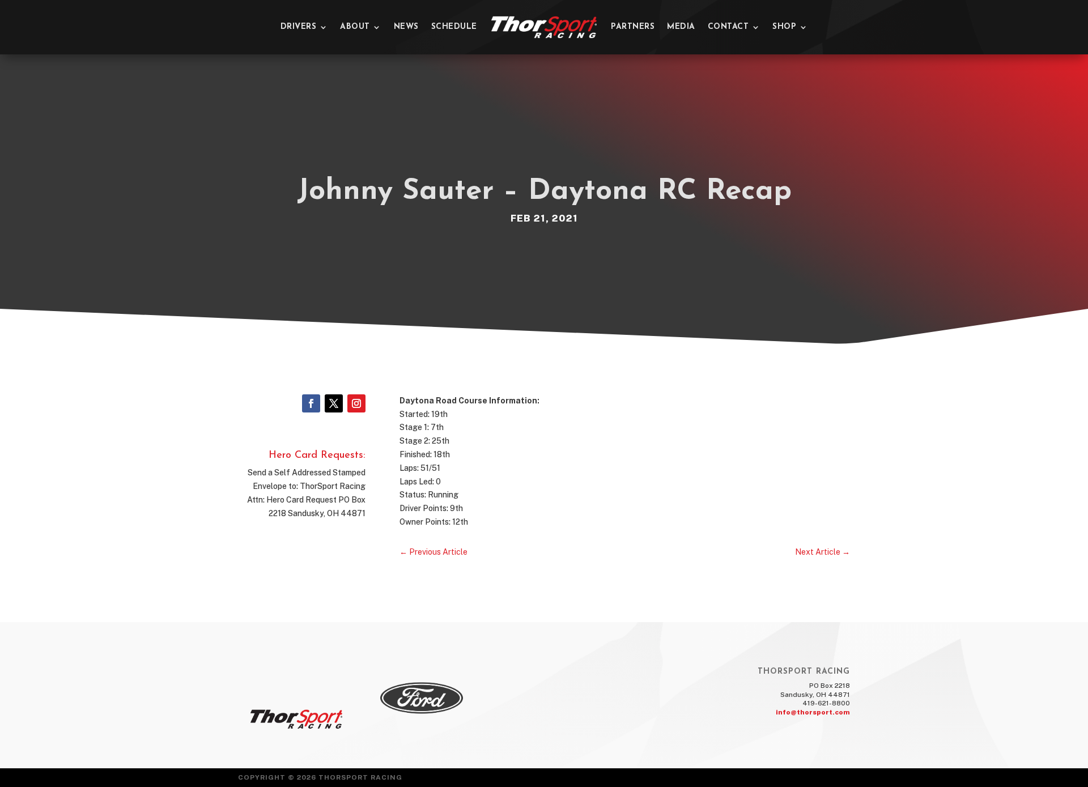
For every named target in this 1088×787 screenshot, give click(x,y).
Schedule (454, 27)
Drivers (298, 27)
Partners (632, 27)
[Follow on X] (334, 403)
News (406, 27)
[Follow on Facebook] (311, 403)
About (355, 27)
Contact (728, 27)
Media (681, 27)
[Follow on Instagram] (356, 403)
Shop (784, 27)
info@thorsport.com (813, 712)
